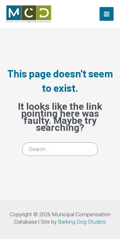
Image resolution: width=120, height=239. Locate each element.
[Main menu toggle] (107, 14)
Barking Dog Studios (82, 222)
